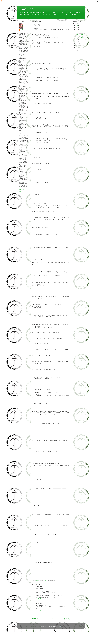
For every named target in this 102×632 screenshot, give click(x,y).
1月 (77, 47)
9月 (77, 27)
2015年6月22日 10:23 (41, 610)
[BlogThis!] (50, 580)
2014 (76, 50)
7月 (77, 29)
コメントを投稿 (38, 613)
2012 (76, 54)
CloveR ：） (27, 8)
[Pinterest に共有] (54, 580)
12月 (77, 25)
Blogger (60, 626)
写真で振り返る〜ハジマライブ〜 (79, 34)
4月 (77, 41)
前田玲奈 (38, 580)
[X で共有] (51, 580)
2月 (77, 45)
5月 (77, 39)
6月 (77, 31)
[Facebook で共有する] (53, 580)
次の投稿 (35, 619)
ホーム (51, 619)
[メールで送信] (48, 580)
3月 (77, 43)
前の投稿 (67, 619)
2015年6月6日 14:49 (40, 598)
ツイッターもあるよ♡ (26, 16)
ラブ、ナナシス (79, 37)
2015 (76, 23)
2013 (76, 52)
